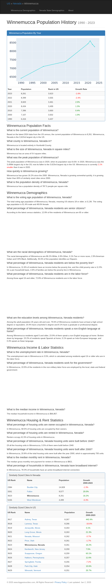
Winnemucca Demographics (23, 10)
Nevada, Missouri (32, 536)
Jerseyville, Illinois (32, 528)
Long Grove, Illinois (33, 532)
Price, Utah (29, 541)
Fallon (29, 491)
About (70, 10)
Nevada (17, 3)
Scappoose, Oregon (33, 553)
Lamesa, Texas (31, 524)
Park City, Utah (31, 566)
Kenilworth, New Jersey (35, 549)
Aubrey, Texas (31, 519)
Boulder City (32, 487)
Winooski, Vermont (33, 570)
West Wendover (34, 500)
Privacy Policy (61, 582)
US (8, 3)
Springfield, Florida (33, 562)
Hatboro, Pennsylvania (34, 558)
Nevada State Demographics (51, 10)
